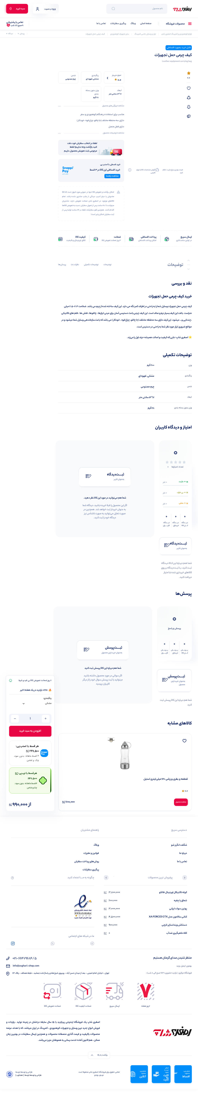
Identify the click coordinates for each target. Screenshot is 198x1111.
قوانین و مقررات (91, 853)
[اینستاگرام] (13, 943)
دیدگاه (9, 33)
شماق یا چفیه (180, 901)
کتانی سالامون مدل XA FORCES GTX (168, 917)
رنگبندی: (47, 698)
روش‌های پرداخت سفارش (86, 862)
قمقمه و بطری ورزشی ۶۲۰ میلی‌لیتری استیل (165, 779)
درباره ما (183, 853)
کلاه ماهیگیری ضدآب (176, 933)
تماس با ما (101, 24)
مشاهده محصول (181, 802)
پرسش (21, 33)
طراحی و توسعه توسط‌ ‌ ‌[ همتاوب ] (28, 1075)
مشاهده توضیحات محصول (113, 133)
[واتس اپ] (53, 943)
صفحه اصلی (145, 24)
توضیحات (107, 265)
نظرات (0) (75, 265)
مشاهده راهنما (112, 176)
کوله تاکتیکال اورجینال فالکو (173, 892)
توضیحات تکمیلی (91, 265)
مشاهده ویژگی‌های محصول (113, 106)
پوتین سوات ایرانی (178, 909)
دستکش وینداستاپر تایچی (174, 925)
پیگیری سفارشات (118, 24)
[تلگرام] (92, 943)
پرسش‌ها (62, 265)
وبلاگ (133, 24)
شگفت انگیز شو (179, 845)
